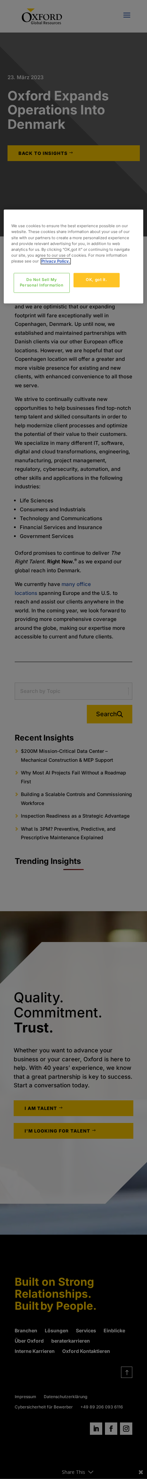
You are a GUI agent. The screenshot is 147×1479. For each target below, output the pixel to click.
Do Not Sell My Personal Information (41, 282)
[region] (74, 256)
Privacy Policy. (55, 261)
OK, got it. (96, 279)
